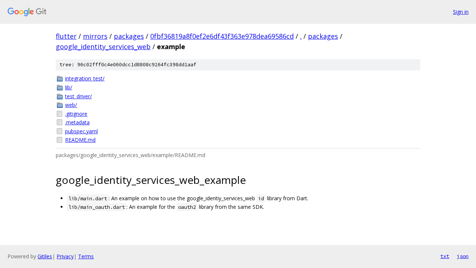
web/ (71, 104)
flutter (66, 36)
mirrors (95, 36)
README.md (80, 139)
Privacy (65, 256)
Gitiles (45, 256)
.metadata (77, 122)
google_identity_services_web (103, 46)
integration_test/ (84, 78)
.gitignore (76, 113)
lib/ (68, 87)
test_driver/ (78, 96)
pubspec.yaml (81, 131)
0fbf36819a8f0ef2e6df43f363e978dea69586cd (222, 36)
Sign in (461, 11)
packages (129, 36)
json (463, 256)
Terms (86, 256)
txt (444, 256)
